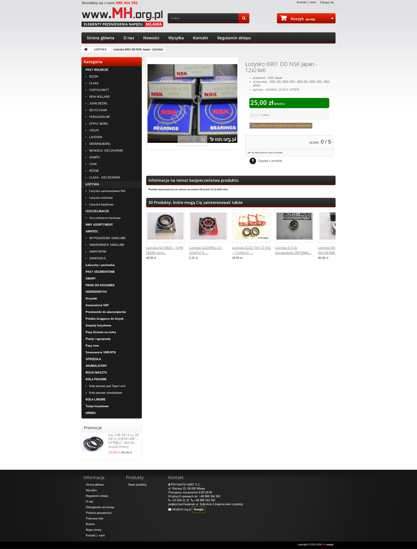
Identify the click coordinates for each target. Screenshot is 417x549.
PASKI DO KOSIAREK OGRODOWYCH (100, 288)
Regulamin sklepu (234, 37)
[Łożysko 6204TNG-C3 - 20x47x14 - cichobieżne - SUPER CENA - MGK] (208, 226)
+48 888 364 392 (209, 496)
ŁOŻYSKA (100, 49)
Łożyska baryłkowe (100, 204)
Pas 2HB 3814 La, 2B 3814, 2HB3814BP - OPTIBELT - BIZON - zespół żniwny (123, 441)
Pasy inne (92, 345)
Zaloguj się (327, 2)
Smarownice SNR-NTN (101, 352)
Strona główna (100, 37)
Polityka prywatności (99, 512)
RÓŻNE (93, 170)
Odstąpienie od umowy (100, 507)
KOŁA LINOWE (96, 399)
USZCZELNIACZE (97, 211)
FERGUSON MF (99, 117)
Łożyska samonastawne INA (106, 191)
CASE (92, 164)
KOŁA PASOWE (96, 379)
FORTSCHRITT (98, 90)
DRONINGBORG (99, 144)
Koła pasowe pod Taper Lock (107, 386)
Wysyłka (176, 37)
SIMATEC (92, 231)
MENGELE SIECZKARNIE (105, 150)
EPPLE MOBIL (98, 123)
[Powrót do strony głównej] (86, 49)
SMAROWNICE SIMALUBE (106, 244)
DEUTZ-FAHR (97, 110)
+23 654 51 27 (180, 500)
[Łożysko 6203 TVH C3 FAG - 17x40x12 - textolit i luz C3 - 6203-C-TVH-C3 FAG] (251, 226)
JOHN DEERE (98, 103)
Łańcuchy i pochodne (100, 265)
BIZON (93, 76)
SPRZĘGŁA (93, 359)
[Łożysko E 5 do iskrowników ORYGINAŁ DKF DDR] (294, 226)
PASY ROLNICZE (97, 69)
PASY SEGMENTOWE (100, 271)
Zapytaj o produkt (270, 160)
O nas (128, 37)
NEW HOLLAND (99, 96)
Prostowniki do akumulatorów (106, 312)
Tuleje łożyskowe (97, 406)
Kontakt (200, 37)
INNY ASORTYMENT (99, 224)
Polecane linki (94, 518)
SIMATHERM (97, 251)
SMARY (91, 278)
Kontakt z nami (306, 2)
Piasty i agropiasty (98, 339)
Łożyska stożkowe (100, 197)
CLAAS (93, 83)
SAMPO (94, 157)
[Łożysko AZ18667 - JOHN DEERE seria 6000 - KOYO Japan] (165, 226)
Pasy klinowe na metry (101, 332)
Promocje (93, 427)
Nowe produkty (137, 484)
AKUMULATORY (96, 365)
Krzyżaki (91, 298)
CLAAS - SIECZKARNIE (104, 177)
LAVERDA (95, 137)
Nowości (151, 37)
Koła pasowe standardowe (105, 392)
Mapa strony (93, 529)
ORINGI (91, 413)
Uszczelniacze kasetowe (104, 218)
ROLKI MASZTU (96, 372)
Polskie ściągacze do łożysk (105, 318)
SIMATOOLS (97, 258)
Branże (90, 524)
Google (199, 509)
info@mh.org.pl (181, 509)
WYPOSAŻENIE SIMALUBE (107, 238)
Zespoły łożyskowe (98, 325)
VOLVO (93, 130)
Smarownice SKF (97, 305)
